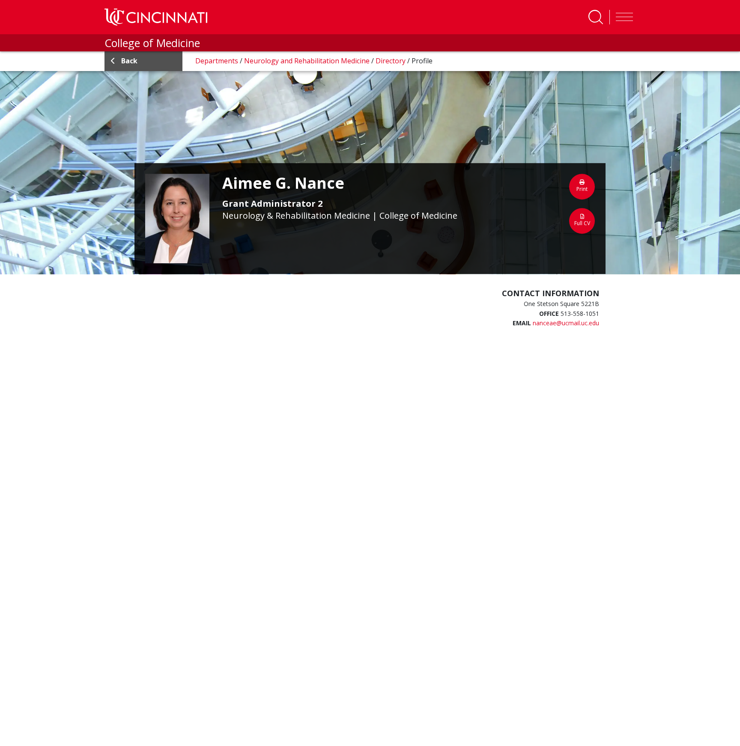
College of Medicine (152, 43)
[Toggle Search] (596, 17)
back (129, 60)
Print (582, 189)
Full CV (582, 223)
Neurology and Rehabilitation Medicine (307, 60)
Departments (217, 60)
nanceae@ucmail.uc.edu (566, 323)
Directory (391, 60)
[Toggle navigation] (622, 17)
